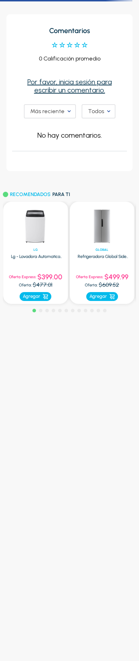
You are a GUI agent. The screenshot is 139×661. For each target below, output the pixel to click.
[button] (34, 310)
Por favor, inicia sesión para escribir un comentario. (69, 86)
